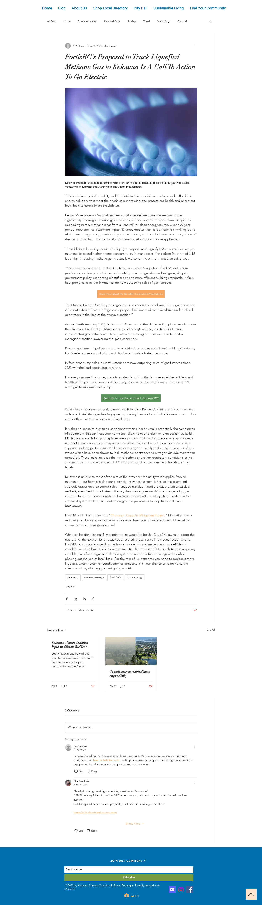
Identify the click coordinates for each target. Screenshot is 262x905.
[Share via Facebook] (66, 598)
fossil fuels (115, 577)
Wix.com (70, 889)
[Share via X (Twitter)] (75, 598)
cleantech (72, 577)
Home (67, 21)
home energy (134, 577)
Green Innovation (87, 21)
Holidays (131, 21)
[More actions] (195, 46)
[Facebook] (189, 889)
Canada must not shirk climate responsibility (130, 674)
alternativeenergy (94, 577)
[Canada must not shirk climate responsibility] (131, 651)
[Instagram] (181, 889)
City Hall (182, 21)
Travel (146, 21)
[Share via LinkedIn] (84, 598)
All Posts (52, 21)
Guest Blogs (164, 21)
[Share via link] (93, 598)
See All (211, 629)
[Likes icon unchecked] (76, 771)
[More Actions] (195, 747)
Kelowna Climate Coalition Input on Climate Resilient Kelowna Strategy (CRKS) (70, 645)
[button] (210, 21)
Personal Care (112, 21)
